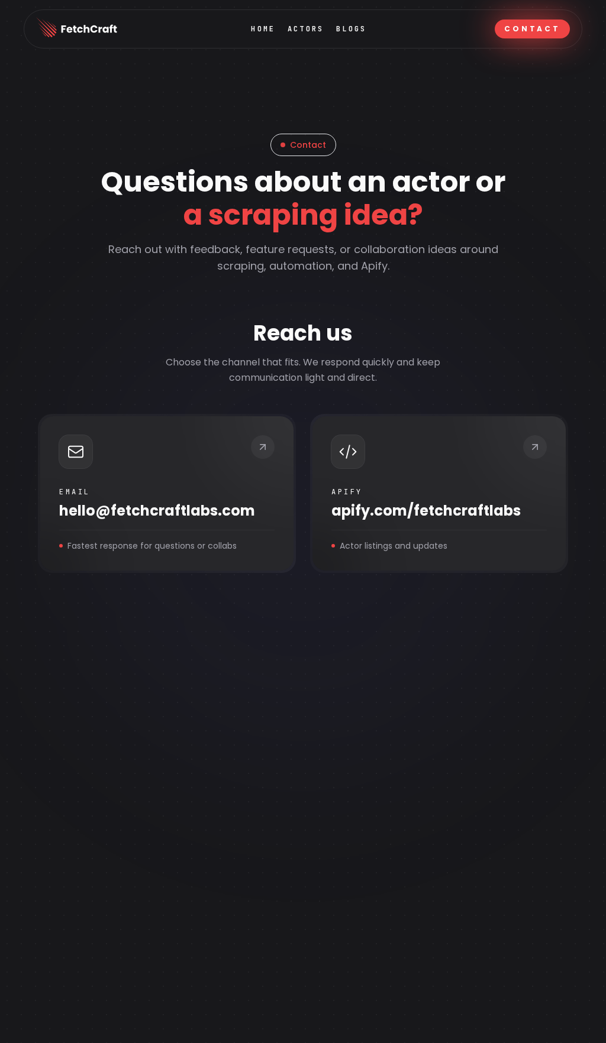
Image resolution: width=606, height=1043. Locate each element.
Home (263, 29)
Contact (532, 29)
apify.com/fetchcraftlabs (426, 510)
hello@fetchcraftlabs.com (157, 510)
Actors (306, 29)
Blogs (351, 29)
